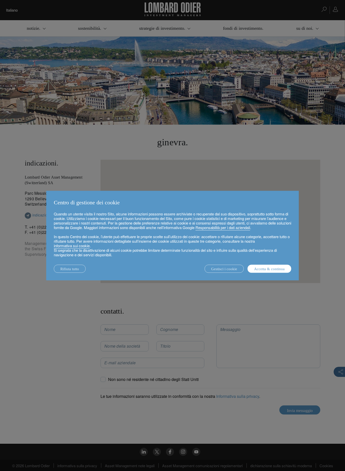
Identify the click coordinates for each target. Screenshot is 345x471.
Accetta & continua (269, 269)
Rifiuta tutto (69, 269)
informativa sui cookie (72, 245)
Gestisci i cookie (224, 269)
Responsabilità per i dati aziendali (222, 227)
